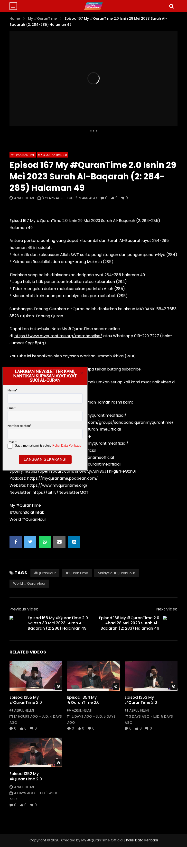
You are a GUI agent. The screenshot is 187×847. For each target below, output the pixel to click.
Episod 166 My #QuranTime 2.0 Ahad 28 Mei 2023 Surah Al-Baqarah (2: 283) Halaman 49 (129, 623)
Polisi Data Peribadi (142, 840)
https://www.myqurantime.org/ (57, 485)
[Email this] (59, 542)
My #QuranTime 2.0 (52, 155)
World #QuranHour (29, 583)
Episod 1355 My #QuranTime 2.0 (25, 700)
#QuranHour (45, 573)
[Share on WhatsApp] (45, 542)
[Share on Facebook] (15, 542)
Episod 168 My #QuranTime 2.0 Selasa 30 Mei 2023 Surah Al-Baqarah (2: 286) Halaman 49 (58, 623)
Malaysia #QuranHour (116, 573)
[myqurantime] (93, 6)
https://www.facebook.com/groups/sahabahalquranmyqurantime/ (109, 422)
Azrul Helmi (24, 197)
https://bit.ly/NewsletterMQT (60, 492)
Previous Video (23, 609)
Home (14, 18)
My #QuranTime (42, 18)
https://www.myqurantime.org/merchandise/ (58, 336)
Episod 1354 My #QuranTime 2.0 (83, 700)
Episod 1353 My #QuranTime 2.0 (141, 700)
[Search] (171, 6)
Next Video (167, 609)
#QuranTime (76, 573)
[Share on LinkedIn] (74, 542)
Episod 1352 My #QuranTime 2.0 (25, 776)
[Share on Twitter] (30, 542)
